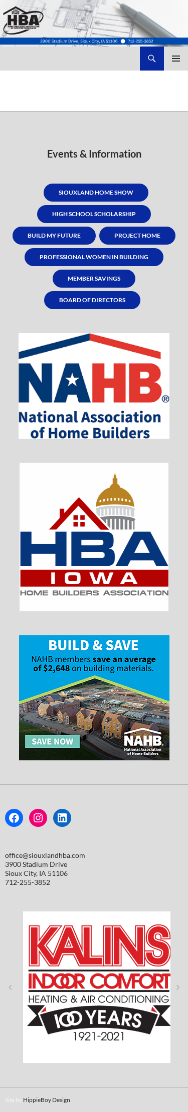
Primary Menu (176, 59)
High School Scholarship (94, 214)
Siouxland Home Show (96, 192)
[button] (10, 987)
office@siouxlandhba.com (45, 855)
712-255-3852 (27, 882)
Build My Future (54, 235)
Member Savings (94, 278)
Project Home (137, 235)
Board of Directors (92, 300)
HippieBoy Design (46, 1099)
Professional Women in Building (94, 257)
